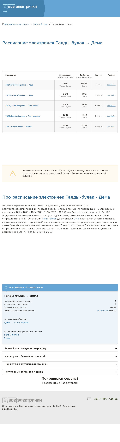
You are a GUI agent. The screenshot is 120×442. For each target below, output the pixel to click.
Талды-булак (11, 335)
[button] (60, 287)
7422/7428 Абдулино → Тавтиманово (22, 116)
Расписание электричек (15, 24)
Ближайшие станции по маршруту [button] (26, 349)
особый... (111, 85)
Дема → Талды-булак (16, 323)
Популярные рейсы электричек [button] (24, 372)
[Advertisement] (60, 256)
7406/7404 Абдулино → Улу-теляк (21, 106)
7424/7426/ (103, 310)
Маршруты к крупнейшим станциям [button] (26, 364)
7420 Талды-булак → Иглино (18, 126)
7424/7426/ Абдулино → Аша (19, 85)
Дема (7, 338)
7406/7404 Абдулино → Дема (19, 95)
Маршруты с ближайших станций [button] (25, 356)
